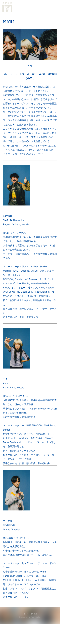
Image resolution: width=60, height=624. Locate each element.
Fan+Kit (33, 614)
